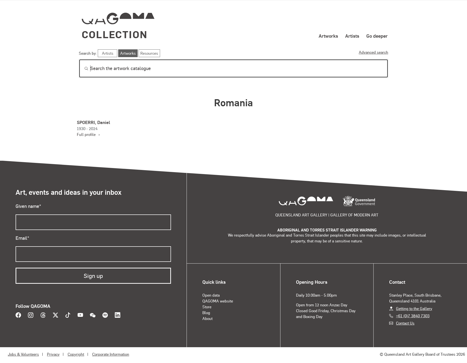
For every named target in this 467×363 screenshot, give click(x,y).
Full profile (88, 134)
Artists (352, 36)
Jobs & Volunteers (23, 354)
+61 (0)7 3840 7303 (413, 315)
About (207, 318)
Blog (206, 312)
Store (206, 306)
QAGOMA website (217, 300)
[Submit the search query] (82, 68)
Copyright (76, 354)
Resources (149, 53)
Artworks (328, 36)
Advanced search (373, 52)
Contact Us (405, 323)
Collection (114, 34)
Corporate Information (110, 354)
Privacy (53, 354)
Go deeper (377, 36)
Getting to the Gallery (414, 308)
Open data (211, 295)
